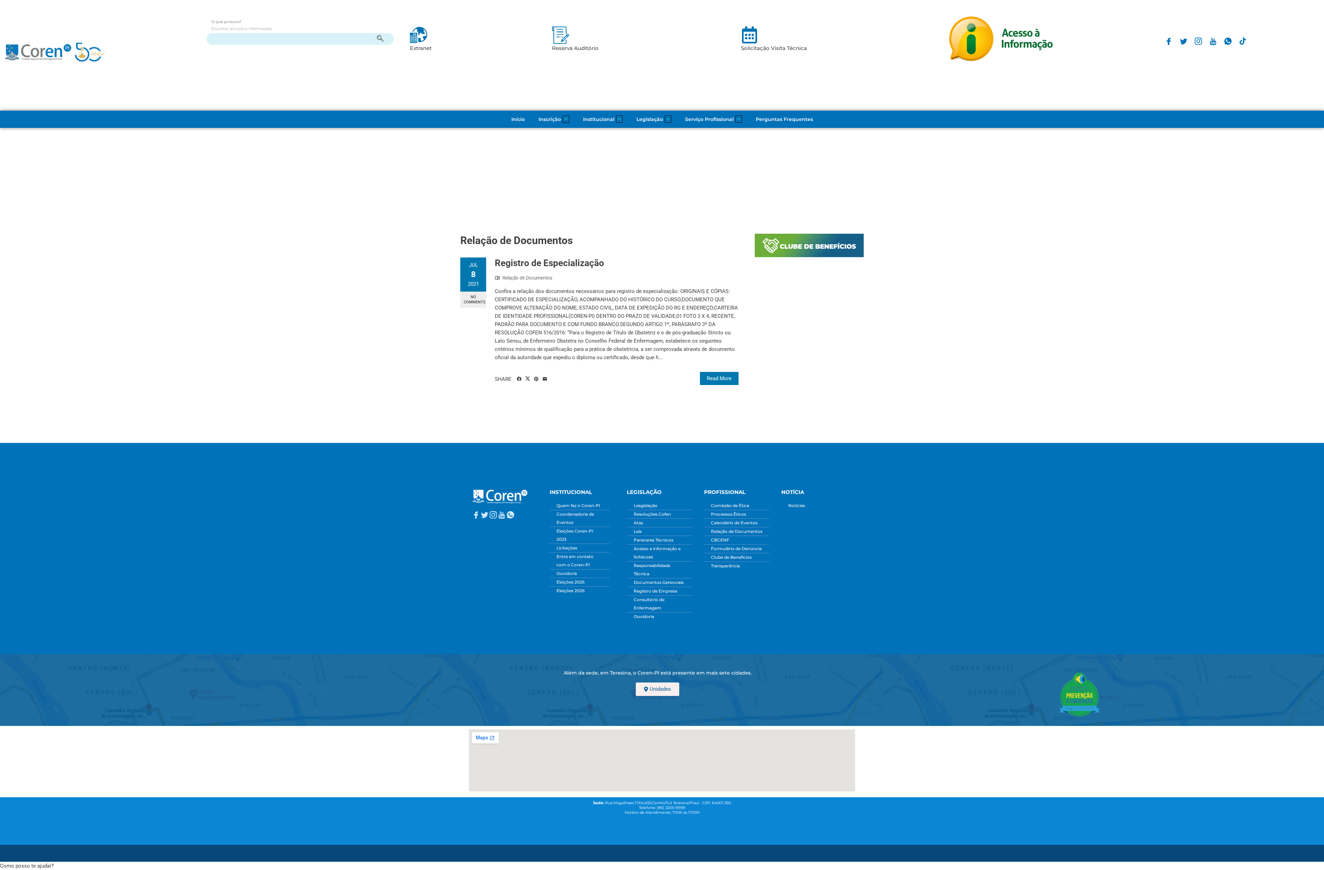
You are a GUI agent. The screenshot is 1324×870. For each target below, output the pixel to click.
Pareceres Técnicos (653, 540)
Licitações (566, 547)
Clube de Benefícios (731, 557)
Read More (719, 378)
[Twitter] (1183, 41)
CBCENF (720, 540)
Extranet (421, 48)
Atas (638, 522)
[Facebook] (1168, 41)
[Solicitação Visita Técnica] (749, 34)
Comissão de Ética (730, 505)
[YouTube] (1213, 41)
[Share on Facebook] (519, 379)
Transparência (725, 565)
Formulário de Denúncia (736, 548)
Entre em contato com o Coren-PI (574, 560)
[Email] (545, 379)
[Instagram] (1198, 41)
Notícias (796, 505)
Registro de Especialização (549, 263)
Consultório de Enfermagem (649, 603)
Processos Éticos (728, 514)
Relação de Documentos (527, 278)
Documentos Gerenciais (659, 582)
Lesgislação (646, 505)
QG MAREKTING (715, 850)
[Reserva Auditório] (560, 34)
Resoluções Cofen (652, 514)
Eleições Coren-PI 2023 (574, 535)
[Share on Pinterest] (536, 379)
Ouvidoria (566, 573)
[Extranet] (418, 34)
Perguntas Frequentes (784, 119)
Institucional (598, 119)
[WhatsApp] (1228, 41)
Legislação (649, 119)
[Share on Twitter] (527, 379)
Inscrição (550, 119)
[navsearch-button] (300, 38)
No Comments (474, 299)
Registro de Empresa (655, 591)
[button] (27, 866)
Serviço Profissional (709, 119)
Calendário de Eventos (734, 522)
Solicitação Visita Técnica (774, 48)
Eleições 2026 (570, 582)
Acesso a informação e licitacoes (657, 552)
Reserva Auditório (575, 48)
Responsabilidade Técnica (652, 569)
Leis (638, 531)
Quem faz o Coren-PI (578, 505)
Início (518, 119)
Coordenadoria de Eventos (575, 518)
